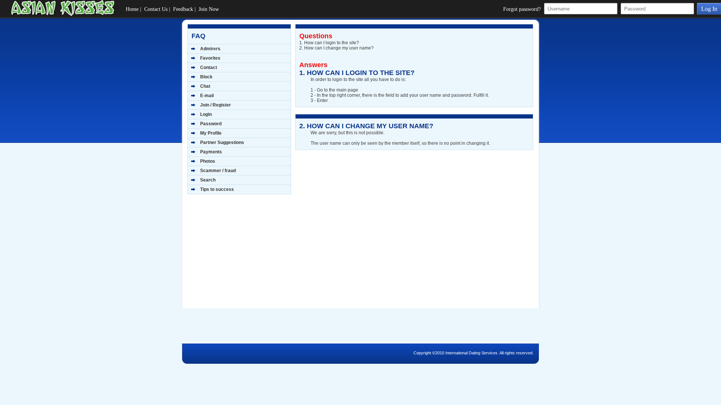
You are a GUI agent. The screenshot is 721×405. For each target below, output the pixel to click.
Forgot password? (522, 9)
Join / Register (215, 105)
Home (132, 9)
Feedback (183, 9)
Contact (208, 67)
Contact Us (155, 9)
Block (206, 77)
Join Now (209, 9)
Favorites (210, 58)
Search (208, 180)
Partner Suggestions (222, 142)
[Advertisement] (234, 255)
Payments (211, 151)
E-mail (207, 95)
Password (211, 123)
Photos (207, 161)
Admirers (210, 48)
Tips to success (217, 189)
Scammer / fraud (218, 170)
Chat (205, 86)
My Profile (211, 133)
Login (206, 114)
